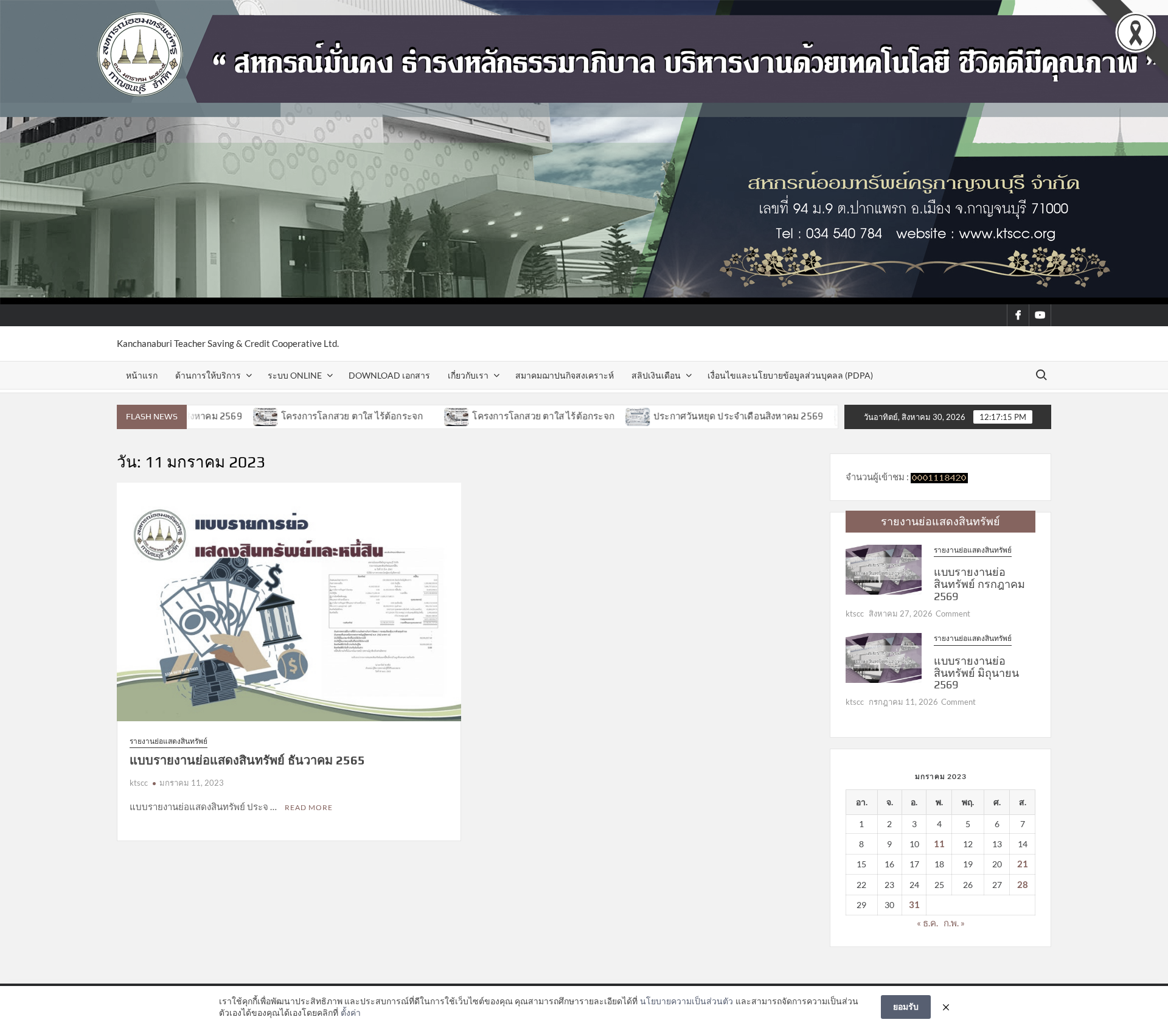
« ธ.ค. (927, 922)
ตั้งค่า (351, 1012)
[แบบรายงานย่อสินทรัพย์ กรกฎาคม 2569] (884, 568)
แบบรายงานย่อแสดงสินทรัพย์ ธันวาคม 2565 (247, 760)
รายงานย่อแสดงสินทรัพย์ (168, 741)
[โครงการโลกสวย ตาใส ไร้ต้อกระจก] (214, 415)
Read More (309, 807)
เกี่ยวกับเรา (468, 375)
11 (939, 843)
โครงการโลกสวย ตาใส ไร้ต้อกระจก (300, 416)
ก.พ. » (954, 922)
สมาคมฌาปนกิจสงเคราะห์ (564, 375)
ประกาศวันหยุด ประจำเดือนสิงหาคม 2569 (686, 416)
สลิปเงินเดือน (656, 375)
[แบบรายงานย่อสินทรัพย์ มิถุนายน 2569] (884, 656)
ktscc (139, 783)
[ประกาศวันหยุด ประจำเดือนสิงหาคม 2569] (587, 415)
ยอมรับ (906, 1006)
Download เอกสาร (389, 375)
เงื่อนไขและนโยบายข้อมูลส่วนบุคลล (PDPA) (790, 375)
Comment (953, 613)
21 (1022, 863)
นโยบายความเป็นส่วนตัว (686, 1001)
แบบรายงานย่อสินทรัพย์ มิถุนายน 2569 (976, 672)
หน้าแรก (142, 375)
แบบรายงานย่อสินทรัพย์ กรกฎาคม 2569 (979, 584)
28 (1022, 884)
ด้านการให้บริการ (208, 375)
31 (914, 904)
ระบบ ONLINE (295, 375)
